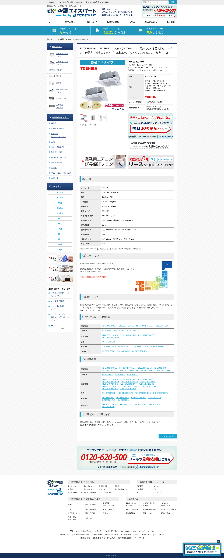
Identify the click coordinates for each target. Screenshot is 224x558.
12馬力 (59, 250)
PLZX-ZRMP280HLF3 (110, 386)
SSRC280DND (119, 331)
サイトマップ (139, 538)
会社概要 (105, 2)
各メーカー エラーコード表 (143, 531)
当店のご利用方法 (92, 2)
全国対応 (79, 2)
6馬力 (60, 234)
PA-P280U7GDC (108, 351)
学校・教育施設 (57, 128)
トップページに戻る (167, 436)
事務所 (54, 123)
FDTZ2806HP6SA (109, 326)
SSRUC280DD (132, 331)
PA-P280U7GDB (125, 404)
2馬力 (60, 203)
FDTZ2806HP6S (160, 368)
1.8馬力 (60, 198)
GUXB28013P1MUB (140, 347)
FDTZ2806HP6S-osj (109, 368)
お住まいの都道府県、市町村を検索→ (94, 277)
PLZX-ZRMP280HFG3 (128, 384)
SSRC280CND (132, 375)
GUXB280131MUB (109, 347)
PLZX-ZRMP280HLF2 (148, 382)
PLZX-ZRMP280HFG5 (110, 382)
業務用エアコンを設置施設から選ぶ (85, 499)
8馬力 (60, 239)
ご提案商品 (133, 499)
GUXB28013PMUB (138, 398)
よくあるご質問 (57, 301)
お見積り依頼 (97, 535)
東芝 (138, 492)
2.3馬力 (60, 208)
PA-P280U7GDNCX (139, 351)
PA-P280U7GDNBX (109, 404)
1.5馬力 (60, 192)
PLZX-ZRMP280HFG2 (129, 382)
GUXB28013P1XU (157, 347)
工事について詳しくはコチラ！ (91, 310)
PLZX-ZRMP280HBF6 (146, 335)
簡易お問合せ (202, 549)
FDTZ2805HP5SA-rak (144, 370)
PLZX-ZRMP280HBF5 (146, 379)
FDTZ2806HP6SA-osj (126, 326)
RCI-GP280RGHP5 (160, 393)
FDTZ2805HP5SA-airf (163, 370)
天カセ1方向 (87, 489)
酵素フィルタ (147, 513)
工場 (53, 142)
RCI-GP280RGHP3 (126, 393)
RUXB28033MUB (122, 398)
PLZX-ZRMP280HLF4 (128, 389)
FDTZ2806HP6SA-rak (144, 326)
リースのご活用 (65, 535)
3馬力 (60, 218)
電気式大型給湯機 (89, 492)
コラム (132, 22)
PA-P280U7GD (154, 404)
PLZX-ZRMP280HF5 (110, 379)
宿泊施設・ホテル (58, 157)
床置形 (70, 489)
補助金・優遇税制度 (81, 535)
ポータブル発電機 (105, 492)
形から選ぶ (57, 46)
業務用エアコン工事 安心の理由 (61, 2)
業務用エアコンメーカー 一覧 (152, 482)
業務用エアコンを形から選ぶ (83, 482)
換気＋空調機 (165, 513)
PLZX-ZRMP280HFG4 (129, 386)
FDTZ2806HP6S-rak (127, 368)
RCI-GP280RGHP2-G (143, 393)
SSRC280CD (120, 375)
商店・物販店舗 (57, 147)
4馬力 (60, 224)
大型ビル (54, 178)
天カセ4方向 (72, 486)
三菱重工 (140, 486)
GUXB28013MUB (108, 400)
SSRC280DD (107, 331)
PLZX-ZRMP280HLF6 (128, 335)
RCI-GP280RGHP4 (109, 393)
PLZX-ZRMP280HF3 (146, 384)
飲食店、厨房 (56, 152)
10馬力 (59, 244)
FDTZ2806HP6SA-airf (163, 326)
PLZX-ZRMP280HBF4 (148, 386)
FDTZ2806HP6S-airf (144, 368)
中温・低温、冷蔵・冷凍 (61, 173)
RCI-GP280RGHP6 (109, 342)
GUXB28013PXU (154, 398)
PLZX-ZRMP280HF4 (110, 389)
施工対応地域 (126, 535)
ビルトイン (103, 489)
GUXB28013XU (123, 400)
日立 (155, 489)
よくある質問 (160, 535)
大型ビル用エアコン (75, 492)
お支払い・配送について (143, 535)
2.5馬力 (60, 213)
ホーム (52, 22)
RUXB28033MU (108, 398)
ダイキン (156, 486)
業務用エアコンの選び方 (92, 531)
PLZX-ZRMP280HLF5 (128, 379)
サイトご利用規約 (108, 538)
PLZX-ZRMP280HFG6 (110, 338)
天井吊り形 (103, 486)
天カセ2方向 (87, 486)
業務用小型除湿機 (149, 509)
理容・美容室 (56, 162)
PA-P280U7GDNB (140, 404)
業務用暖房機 (130, 513)
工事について (75, 531)
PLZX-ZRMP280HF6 (110, 335)
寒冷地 (54, 168)
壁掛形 (117, 486)
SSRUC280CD (107, 375)
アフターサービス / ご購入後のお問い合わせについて (60, 317)
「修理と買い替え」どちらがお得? (117, 531)
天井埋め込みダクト (122, 489)
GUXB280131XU (124, 347)
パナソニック (158, 492)
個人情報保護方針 (125, 538)
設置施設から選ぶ (60, 117)
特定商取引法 (85, 538)
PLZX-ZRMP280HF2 (110, 384)
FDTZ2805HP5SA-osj (126, 370)
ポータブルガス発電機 (168, 509)
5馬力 (60, 229)
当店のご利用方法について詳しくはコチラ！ (96, 425)
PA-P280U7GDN (108, 407)
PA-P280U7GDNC (123, 351)
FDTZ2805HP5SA (109, 370)
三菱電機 (140, 489)
